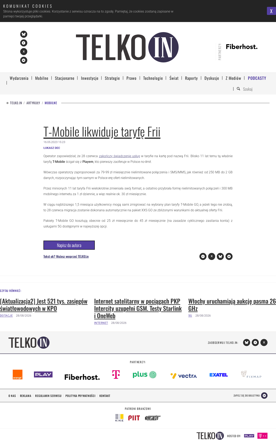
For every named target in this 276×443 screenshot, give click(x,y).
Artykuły (33, 103)
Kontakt (104, 396)
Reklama (25, 396)
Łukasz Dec (51, 147)
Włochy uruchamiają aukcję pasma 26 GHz (232, 304)
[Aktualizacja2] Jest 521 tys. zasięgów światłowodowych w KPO (43, 304)
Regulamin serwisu (48, 396)
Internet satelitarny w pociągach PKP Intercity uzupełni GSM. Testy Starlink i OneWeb (138, 308)
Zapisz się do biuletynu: (247, 395)
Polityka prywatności (80, 396)
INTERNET (101, 322)
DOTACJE (6, 315)
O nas (12, 396)
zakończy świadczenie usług (119, 156)
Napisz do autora (69, 245)
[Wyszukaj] (239, 89)
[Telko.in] (127, 47)
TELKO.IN (16, 103)
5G (190, 315)
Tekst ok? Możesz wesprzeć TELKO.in (66, 256)
